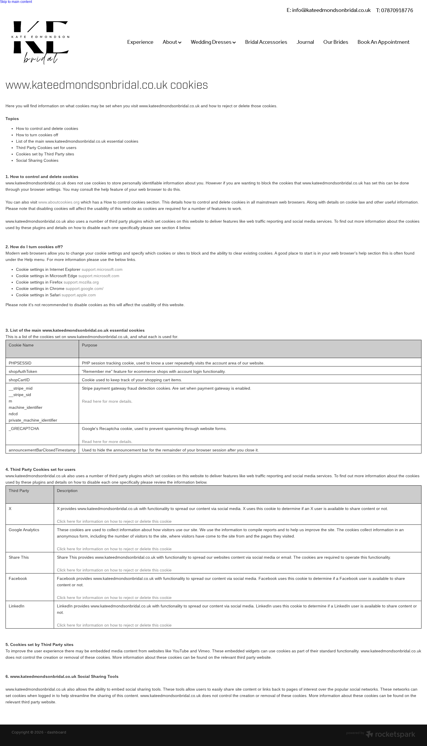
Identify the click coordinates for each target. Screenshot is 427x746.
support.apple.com (79, 295)
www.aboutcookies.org (59, 202)
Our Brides (335, 42)
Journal (305, 42)
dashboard (56, 732)
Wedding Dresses (211, 42)
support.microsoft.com (102, 269)
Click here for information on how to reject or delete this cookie (114, 521)
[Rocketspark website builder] (380, 735)
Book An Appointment (384, 42)
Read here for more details (106, 401)
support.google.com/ (84, 288)
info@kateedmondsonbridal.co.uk (331, 11)
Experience (140, 42)
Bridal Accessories (266, 42)
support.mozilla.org (81, 282)
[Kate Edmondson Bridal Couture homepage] (52, 43)
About (170, 42)
